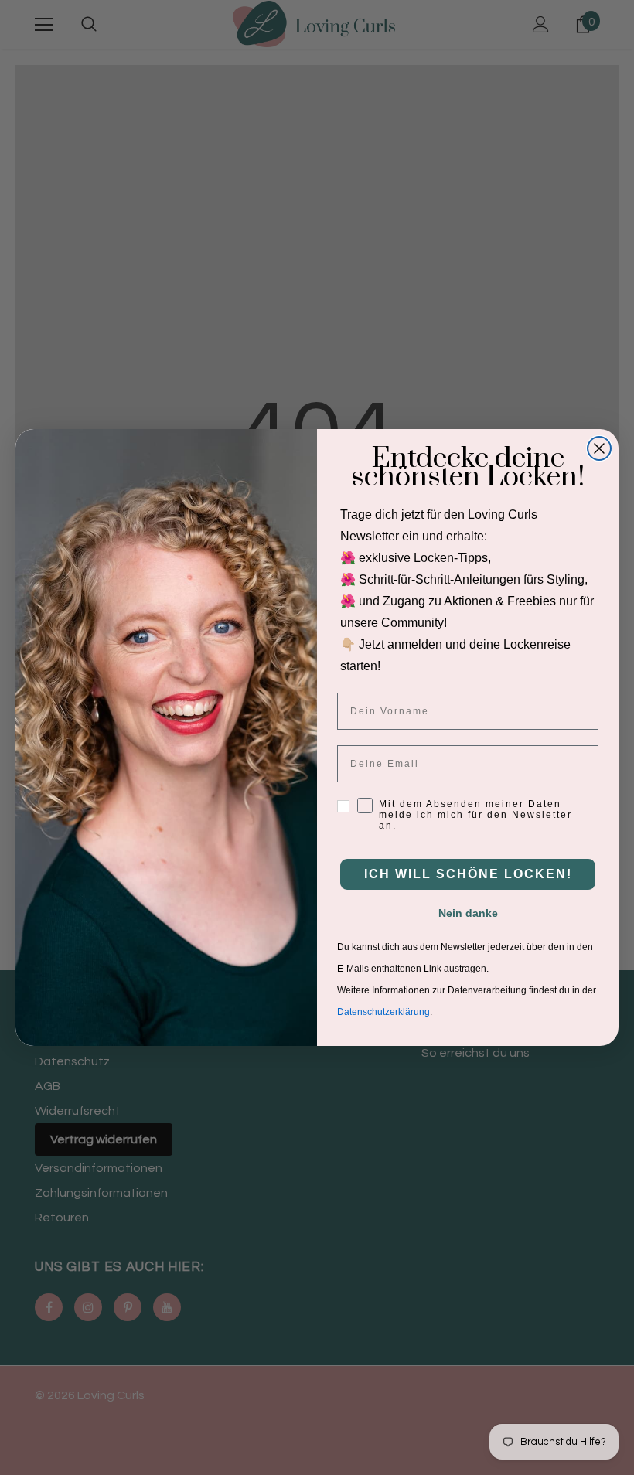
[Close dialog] (599, 448)
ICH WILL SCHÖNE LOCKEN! (468, 874)
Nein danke (468, 913)
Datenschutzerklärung (383, 1012)
